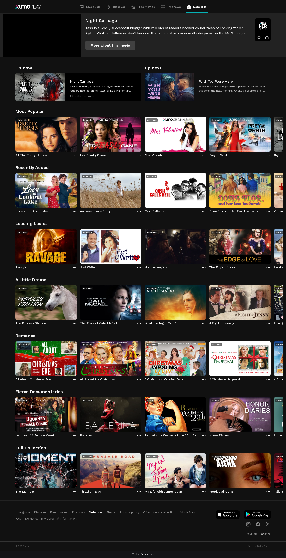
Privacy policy (129, 512)
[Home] (28, 7)
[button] (110, 45)
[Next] (270, 133)
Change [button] (266, 533)
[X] (268, 524)
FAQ (18, 518)
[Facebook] (258, 524)
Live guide (93, 6)
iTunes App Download (228, 515)
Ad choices (187, 512)
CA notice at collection (159, 512)
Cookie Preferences (143, 554)
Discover (119, 6)
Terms (111, 512)
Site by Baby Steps (259, 546)
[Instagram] (248, 524)
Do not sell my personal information (51, 518)
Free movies (146, 6)
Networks (199, 6)
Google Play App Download (257, 515)
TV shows (174, 6)
